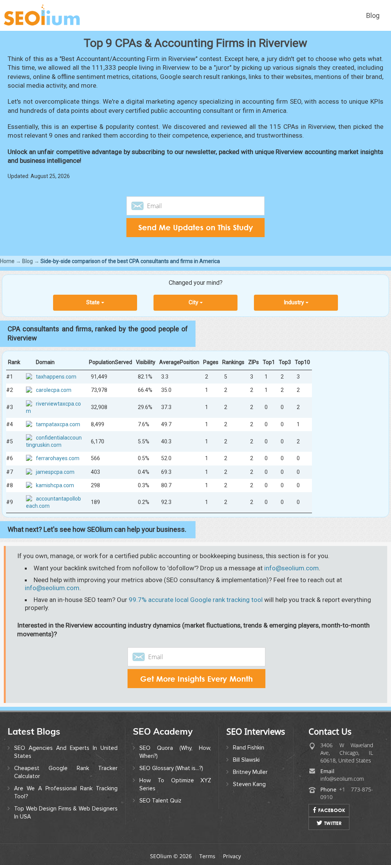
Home (7, 261)
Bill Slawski (246, 759)
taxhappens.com (56, 377)
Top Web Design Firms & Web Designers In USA (66, 812)
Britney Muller (250, 772)
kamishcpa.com (55, 485)
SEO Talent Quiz (160, 800)
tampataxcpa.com (58, 424)
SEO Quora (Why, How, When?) (175, 752)
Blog (373, 15)
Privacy (232, 856)
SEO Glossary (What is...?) (171, 768)
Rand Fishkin (248, 747)
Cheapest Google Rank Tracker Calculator (66, 772)
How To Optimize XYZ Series (175, 784)
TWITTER (333, 823)
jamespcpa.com (55, 472)
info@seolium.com (291, 568)
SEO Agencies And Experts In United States (66, 752)
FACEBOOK (331, 810)
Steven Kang (249, 784)
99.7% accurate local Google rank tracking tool (196, 599)
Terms (207, 856)
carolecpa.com (53, 390)
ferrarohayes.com (57, 458)
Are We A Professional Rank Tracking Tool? (66, 792)
